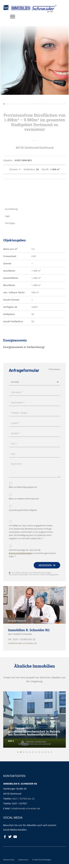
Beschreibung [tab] (12, 192)
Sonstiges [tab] (10, 223)
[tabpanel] (34, 200)
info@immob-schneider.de (25, 808)
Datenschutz (8, 859)
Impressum (23, 859)
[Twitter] (10, 836)
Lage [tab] (7, 216)
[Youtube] (15, 836)
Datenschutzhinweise (20, 553)
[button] (12, 16)
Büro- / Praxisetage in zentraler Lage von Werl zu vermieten (34, 732)
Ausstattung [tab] (11, 208)
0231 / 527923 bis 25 (23, 798)
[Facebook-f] (4, 836)
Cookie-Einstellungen (41, 859)
